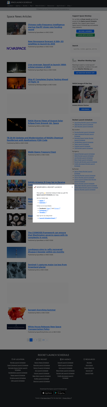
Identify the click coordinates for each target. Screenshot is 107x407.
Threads (42, 212)
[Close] (72, 187)
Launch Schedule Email (47, 218)
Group (56, 208)
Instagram (43, 210)
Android (42, 203)
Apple (41, 201)
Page (48, 208)
